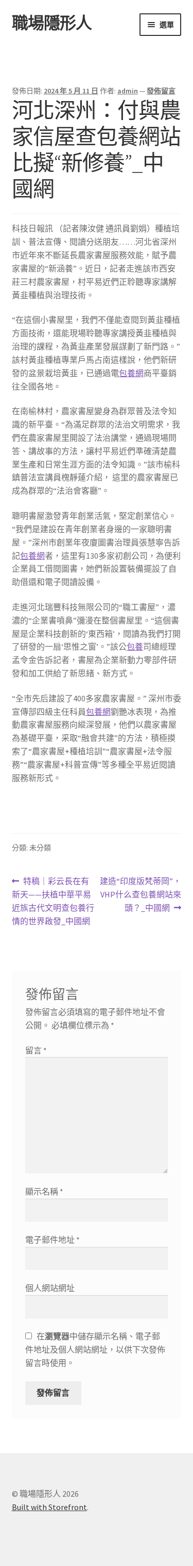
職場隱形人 (52, 23)
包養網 (131, 373)
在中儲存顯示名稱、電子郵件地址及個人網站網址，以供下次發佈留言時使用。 (95, 1349)
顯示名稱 (44, 1191)
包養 (135, 646)
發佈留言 (161, 90)
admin (127, 90)
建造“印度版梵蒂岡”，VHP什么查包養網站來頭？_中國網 (140, 895)
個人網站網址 (50, 1288)
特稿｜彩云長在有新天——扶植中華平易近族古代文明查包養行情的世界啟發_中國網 (53, 901)
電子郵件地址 (52, 1240)
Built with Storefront (49, 1507)
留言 (36, 1050)
